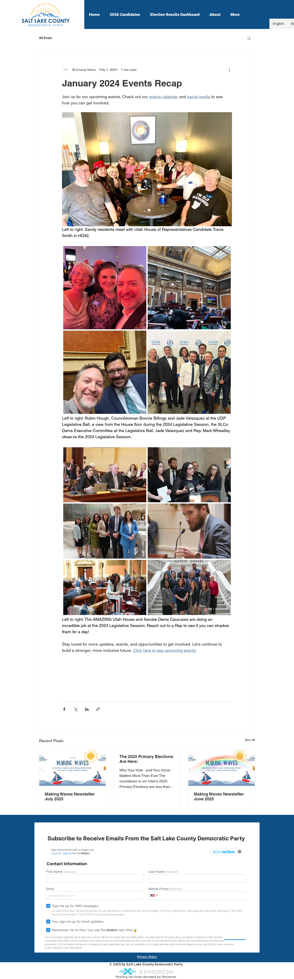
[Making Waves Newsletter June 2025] (221, 767)
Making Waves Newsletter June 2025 (219, 796)
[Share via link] (98, 709)
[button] (249, 38)
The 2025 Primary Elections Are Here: (146, 759)
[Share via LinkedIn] (87, 709)
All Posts (45, 38)
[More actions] (229, 69)
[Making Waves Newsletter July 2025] (72, 767)
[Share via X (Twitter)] (75, 709)
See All (250, 740)
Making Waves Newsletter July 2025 (70, 796)
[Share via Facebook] (64, 709)
